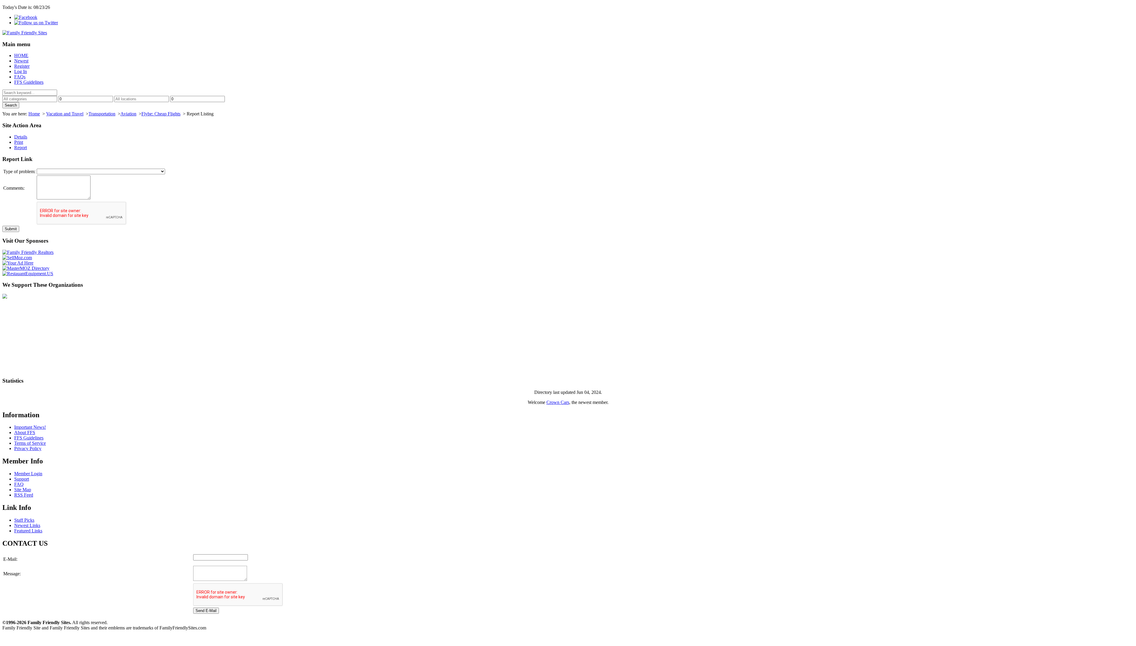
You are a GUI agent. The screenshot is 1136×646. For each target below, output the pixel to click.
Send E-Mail (206, 610)
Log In (20, 71)
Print (18, 142)
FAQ (19, 484)
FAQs (19, 76)
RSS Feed (23, 494)
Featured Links (28, 530)
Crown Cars (557, 402)
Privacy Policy (27, 448)
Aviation (128, 113)
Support (21, 478)
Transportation (101, 113)
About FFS (24, 432)
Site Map (22, 489)
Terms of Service (30, 443)
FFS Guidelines (28, 82)
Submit (11, 229)
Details (20, 136)
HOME (21, 55)
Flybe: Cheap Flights (160, 113)
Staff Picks (24, 520)
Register (22, 66)
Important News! (30, 427)
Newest (21, 60)
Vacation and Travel (64, 113)
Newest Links (27, 525)
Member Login (28, 473)
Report (20, 147)
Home (34, 113)
